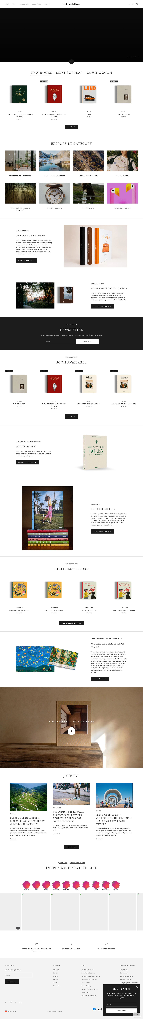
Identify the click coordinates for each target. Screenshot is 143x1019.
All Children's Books (71, 623)
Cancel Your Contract (88, 973)
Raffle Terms (86, 983)
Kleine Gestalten (54, 607)
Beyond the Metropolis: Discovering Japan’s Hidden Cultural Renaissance (27, 821)
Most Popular (69, 72)
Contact (55, 976)
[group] (71, 35)
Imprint (55, 979)
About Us (56, 970)
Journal (55, 983)
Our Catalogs (124, 973)
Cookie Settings (86, 986)
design (98, 811)
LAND (89, 114)
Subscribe (121, 1010)
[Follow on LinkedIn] (21, 1002)
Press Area (123, 970)
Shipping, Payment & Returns (91, 976)
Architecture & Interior (20, 176)
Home (7, 4)
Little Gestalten (19, 607)
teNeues (19, 111)
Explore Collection (102, 306)
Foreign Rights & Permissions (129, 983)
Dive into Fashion (26, 260)
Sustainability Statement (89, 979)
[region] (71, 35)
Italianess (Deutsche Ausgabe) (124, 404)
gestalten (89, 111)
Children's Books (122, 208)
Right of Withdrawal (88, 970)
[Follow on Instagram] (11, 1002)
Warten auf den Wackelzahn (124, 610)
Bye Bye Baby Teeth (89, 610)
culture (13, 814)
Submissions (57, 986)
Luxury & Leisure (54, 208)
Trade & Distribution (126, 976)
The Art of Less (124, 114)
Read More (71, 847)
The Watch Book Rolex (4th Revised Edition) (19, 115)
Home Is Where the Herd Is (19, 610)
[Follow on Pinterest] (16, 1002)
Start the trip (100, 678)
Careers (55, 973)
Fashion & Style (123, 176)
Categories (24, 4)
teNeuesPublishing (77, 863)
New (14, 4)
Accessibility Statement (89, 995)
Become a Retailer (126, 979)
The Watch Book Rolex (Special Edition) (54, 115)
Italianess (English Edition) (89, 404)
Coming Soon (99, 72)
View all (71, 127)
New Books (41, 72)
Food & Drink (88, 208)
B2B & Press (36, 4)
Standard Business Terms (89, 989)
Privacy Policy (86, 992)
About (47, 4)
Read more (13, 839)
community (57, 808)
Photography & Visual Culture (20, 209)
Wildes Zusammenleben (54, 610)
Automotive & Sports (88, 176)
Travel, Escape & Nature (54, 176)
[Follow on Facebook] (6, 1002)
